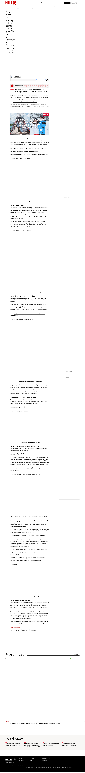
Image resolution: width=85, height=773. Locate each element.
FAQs (31, 760)
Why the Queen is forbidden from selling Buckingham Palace (30, 148)
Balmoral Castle (24, 91)
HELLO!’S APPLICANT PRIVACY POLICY (66, 767)
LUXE (50, 6)
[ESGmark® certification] (14, 759)
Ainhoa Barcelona (17, 76)
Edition (53, 2)
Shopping (45, 6)
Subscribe (67, 2)
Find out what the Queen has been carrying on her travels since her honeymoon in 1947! (32, 745)
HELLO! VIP (54, 6)
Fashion (19, 6)
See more (76, 654)
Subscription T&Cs (45, 758)
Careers (28, 768)
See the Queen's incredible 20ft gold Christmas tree (51, 744)
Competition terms (41, 767)
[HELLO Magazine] (10, 3)
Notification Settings (31, 767)
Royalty (14, 6)
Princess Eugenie (25, 104)
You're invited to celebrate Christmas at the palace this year (69, 745)
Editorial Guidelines (52, 767)
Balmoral (25, 630)
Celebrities (7, 6)
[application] (29, 124)
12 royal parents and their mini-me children (26, 151)
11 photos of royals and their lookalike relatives (25, 101)
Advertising (22, 760)
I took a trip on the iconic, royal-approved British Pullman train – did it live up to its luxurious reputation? (32, 723)
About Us (21, 758)
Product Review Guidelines (37, 768)
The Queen (17, 89)
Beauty (30, 6)
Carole (12, 524)
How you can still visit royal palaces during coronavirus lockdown (12, 745)
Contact (32, 758)
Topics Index (44, 760)
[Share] (47, 80)
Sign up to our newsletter (38, 621)
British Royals (15, 630)
